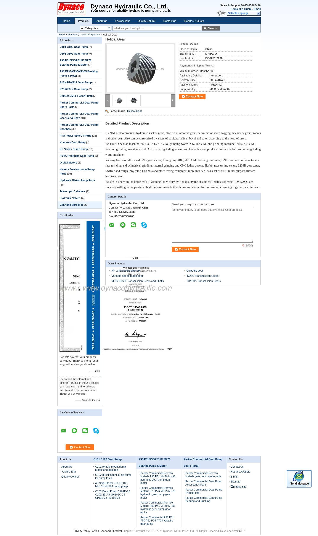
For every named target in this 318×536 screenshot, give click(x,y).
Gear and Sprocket (90, 34)
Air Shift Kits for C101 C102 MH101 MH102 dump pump (111, 485)
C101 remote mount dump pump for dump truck (110, 468)
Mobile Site (239, 486)
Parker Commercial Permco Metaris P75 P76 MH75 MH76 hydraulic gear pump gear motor (157, 492)
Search (212, 28)
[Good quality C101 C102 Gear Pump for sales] (127, 353)
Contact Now (194, 96)
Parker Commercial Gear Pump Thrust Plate (203, 491)
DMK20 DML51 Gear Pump (76, 95)
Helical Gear (134, 111)
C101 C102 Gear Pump (74, 47)
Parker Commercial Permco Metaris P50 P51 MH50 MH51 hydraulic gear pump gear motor (157, 507)
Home (66, 21)
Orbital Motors (68, 162)
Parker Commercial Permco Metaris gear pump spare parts (203, 475)
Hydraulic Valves (70, 198)
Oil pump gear (194, 270)
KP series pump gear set (126, 270)
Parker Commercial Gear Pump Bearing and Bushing (203, 499)
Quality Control (146, 21)
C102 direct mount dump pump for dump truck (113, 476)
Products (83, 21)
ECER (241, 531)
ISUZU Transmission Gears (202, 275)
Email (257, 9)
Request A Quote (241, 9)
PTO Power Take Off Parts (76, 135)
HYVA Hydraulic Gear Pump (77, 155)
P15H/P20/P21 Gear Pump (76, 82)
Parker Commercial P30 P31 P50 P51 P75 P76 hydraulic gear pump (157, 520)
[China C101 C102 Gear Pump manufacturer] (73, 8)
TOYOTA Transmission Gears (203, 281)
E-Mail (234, 476)
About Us (101, 21)
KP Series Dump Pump (74, 149)
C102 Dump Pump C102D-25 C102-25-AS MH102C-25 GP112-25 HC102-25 (112, 494)
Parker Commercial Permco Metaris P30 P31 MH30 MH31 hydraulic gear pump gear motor (157, 478)
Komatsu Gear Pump (72, 142)
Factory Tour (122, 21)
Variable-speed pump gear (127, 275)
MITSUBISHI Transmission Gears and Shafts (138, 281)
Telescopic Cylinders (72, 191)
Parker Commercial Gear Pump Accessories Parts (203, 483)
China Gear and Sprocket (107, 531)
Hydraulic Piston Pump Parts (77, 180)
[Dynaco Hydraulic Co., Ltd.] (258, 13)
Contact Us (169, 21)
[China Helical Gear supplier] (140, 68)
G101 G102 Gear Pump (74, 53)
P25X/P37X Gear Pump (74, 89)
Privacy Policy (82, 531)
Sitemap (235, 481)
